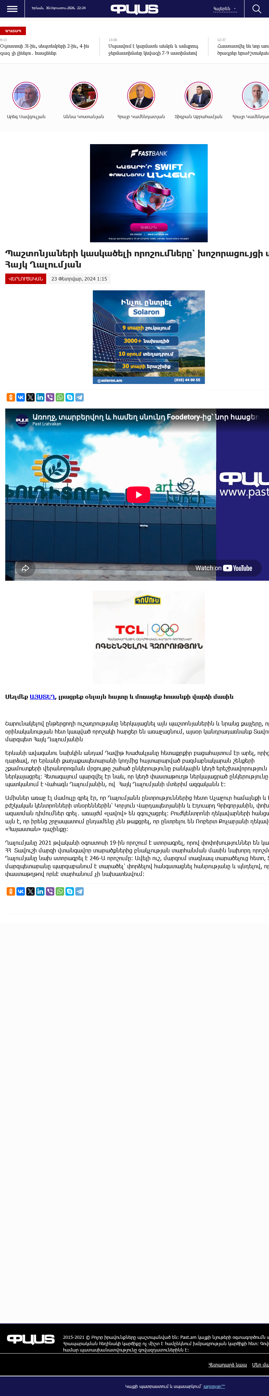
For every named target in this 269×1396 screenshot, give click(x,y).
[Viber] (50, 397)
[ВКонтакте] (20, 397)
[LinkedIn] (40, 397)
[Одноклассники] (11, 397)
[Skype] (69, 397)
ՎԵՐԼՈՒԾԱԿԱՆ (26, 279)
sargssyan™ (214, 1386)
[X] (30, 397)
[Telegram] (79, 397)
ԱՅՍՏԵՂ (42, 696)
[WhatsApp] (60, 397)
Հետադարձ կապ (227, 1365)
